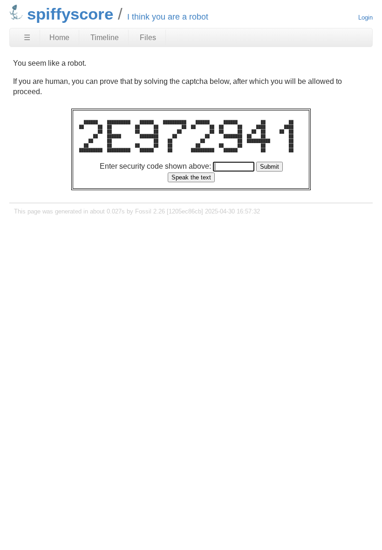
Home (59, 37)
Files (148, 37)
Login (365, 17)
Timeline (104, 37)
